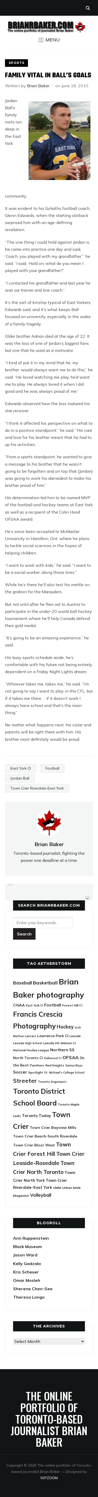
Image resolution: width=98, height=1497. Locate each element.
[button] (49, 39)
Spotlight (35, 1072)
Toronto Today (36, 1115)
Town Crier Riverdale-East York (37, 788)
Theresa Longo (29, 1297)
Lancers (30, 1036)
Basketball (45, 983)
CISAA (19, 1005)
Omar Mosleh (26, 1280)
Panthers (37, 1065)
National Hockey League (31, 1050)
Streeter (25, 1080)
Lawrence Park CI (52, 1035)
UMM (57, 1188)
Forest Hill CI (72, 1005)
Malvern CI (68, 1043)
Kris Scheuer (26, 1272)
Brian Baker (38, 85)
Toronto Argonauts (52, 1082)
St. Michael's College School (64, 1072)
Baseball (22, 983)
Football (52, 768)
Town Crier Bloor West (34, 1145)
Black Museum (27, 1246)
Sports (16, 63)
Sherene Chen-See (33, 1288)
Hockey (65, 1027)
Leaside (75, 1036)
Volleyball (40, 1195)
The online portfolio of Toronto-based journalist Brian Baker (49, 1419)
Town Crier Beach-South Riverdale (45, 1136)
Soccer (20, 1072)
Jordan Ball (19, 778)
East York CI (20, 768)
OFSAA (70, 1057)
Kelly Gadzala (27, 1263)
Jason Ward (25, 1255)
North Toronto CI (28, 1058)
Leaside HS (51, 1043)
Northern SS (62, 1049)
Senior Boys (74, 1065)
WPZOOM (49, 1478)
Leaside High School (27, 1043)
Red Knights (54, 1065)
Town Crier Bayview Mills (53, 1127)
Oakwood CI (52, 1058)
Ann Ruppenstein (31, 1238)
